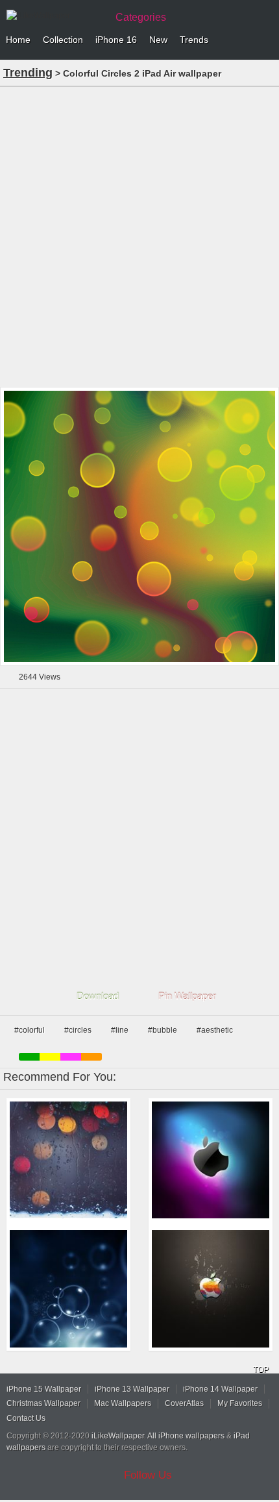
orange (91, 1057)
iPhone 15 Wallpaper (43, 1389)
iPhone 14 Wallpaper (220, 1389)
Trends (194, 39)
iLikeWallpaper (117, 1435)
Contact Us (25, 1418)
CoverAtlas (184, 1403)
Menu (266, 40)
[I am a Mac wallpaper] (210, 1289)
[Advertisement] (139, 235)
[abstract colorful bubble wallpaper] (68, 1289)
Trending (28, 72)
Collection (63, 39)
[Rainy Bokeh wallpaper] (68, 1160)
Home (18, 39)
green (29, 1057)
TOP (261, 1369)
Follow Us (148, 1475)
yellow (50, 1057)
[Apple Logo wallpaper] (210, 1160)
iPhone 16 (116, 39)
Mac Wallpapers (122, 1403)
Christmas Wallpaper (43, 1403)
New (158, 39)
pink (70, 1057)
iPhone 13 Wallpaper (132, 1389)
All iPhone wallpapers (185, 1435)
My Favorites (239, 1403)
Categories (140, 17)
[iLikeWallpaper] (55, 15)
